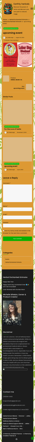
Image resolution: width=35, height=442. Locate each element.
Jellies (28, 416)
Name (5, 206)
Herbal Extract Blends (10, 416)
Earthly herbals (21, 3)
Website (5, 223)
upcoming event (10, 166)
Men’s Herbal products (10, 429)
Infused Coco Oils (16, 426)
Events (7, 259)
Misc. (21, 429)
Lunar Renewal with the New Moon (14, 289)
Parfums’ (21, 416)
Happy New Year (8, 282)
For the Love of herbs (12, 129)
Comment (7, 183)
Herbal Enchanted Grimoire (11, 28)
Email (5, 214)
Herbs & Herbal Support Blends (13, 424)
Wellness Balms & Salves (11, 421)
